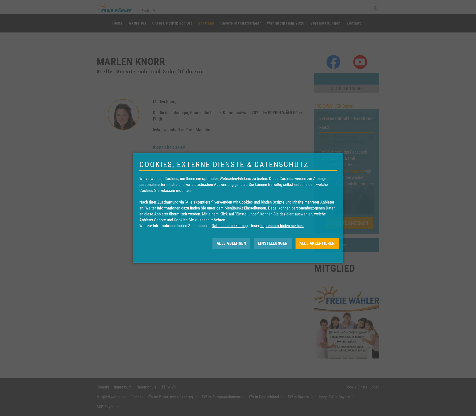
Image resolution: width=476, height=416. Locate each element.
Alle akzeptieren (316, 243)
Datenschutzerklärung (230, 225)
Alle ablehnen (231, 243)
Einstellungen (273, 243)
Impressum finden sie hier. (282, 225)
